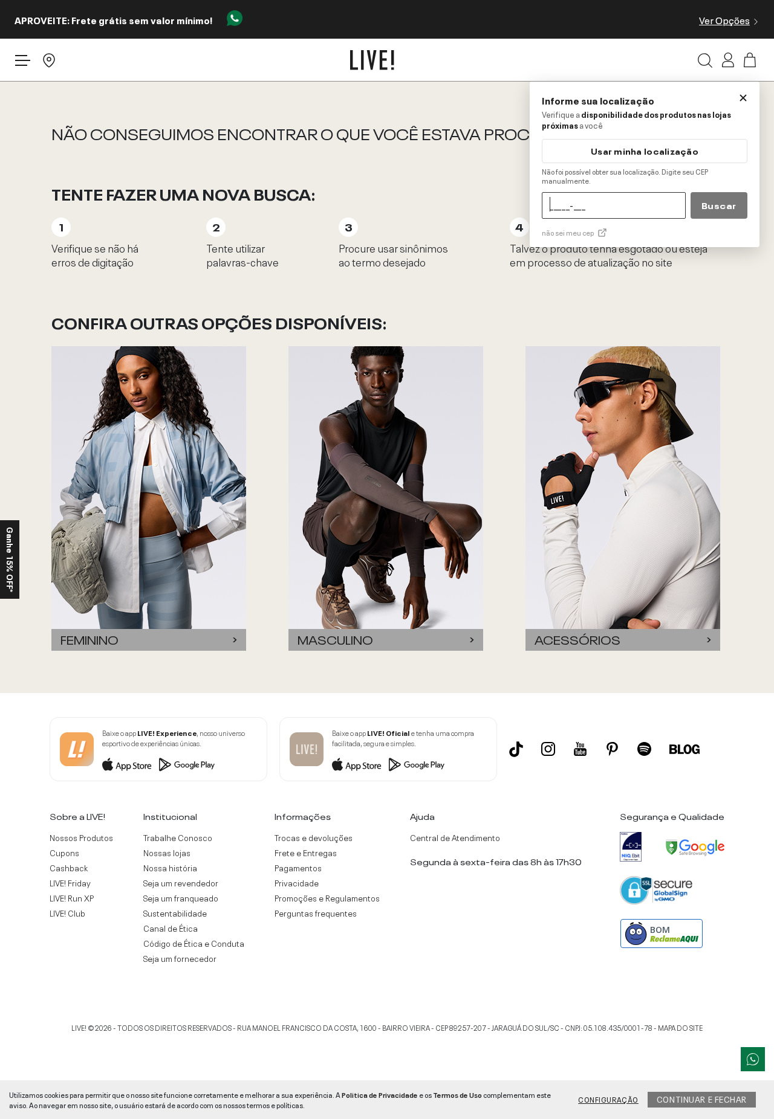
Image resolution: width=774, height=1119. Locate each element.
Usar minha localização (644, 150)
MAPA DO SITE (680, 1027)
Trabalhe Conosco (177, 837)
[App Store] (127, 764)
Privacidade (297, 882)
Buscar (719, 205)
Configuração (608, 1099)
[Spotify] (644, 749)
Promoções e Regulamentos (327, 897)
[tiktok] (516, 749)
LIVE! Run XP (72, 897)
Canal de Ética (170, 928)
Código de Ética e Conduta (193, 943)
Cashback (69, 867)
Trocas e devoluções (314, 837)
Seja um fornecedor (179, 958)
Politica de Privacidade (380, 1094)
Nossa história (170, 867)
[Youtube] (580, 749)
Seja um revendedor (180, 882)
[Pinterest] (612, 749)
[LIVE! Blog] (684, 749)
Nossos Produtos (81, 837)
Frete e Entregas (306, 852)
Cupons (64, 852)
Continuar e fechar (702, 1098)
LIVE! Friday (70, 882)
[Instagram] (548, 749)
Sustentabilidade (175, 913)
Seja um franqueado (180, 897)
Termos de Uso (457, 1094)
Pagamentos (298, 867)
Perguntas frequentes (316, 913)
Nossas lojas (166, 852)
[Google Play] (186, 764)
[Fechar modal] (743, 98)
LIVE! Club (67, 913)
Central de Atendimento (455, 837)
